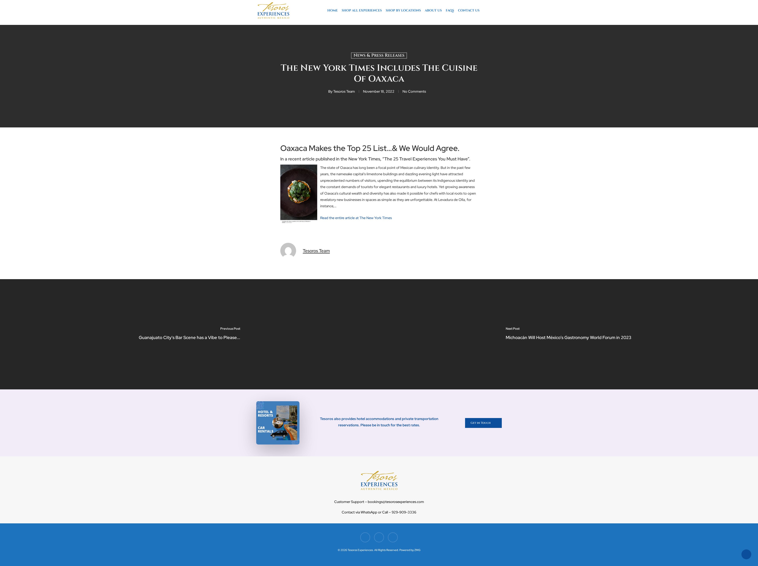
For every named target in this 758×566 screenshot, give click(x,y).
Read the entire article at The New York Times (356, 218)
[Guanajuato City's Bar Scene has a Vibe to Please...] (189, 334)
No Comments (414, 91)
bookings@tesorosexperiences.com (395, 501)
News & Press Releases (379, 55)
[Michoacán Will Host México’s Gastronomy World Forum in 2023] (568, 334)
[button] (483, 423)
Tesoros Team (344, 91)
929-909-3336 (404, 512)
